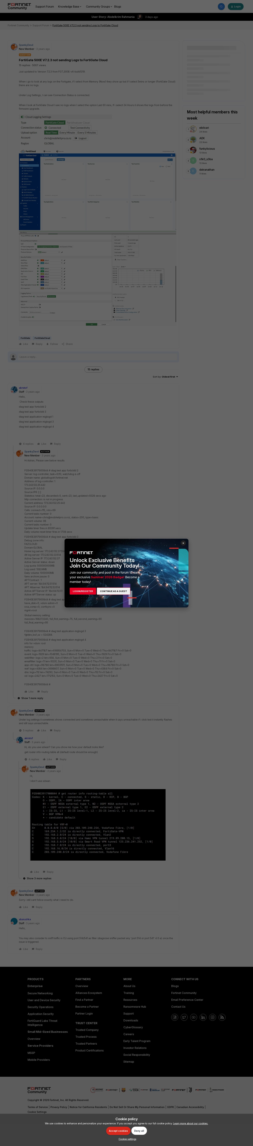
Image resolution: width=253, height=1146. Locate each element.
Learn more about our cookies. (190, 1123)
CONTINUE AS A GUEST (113, 591)
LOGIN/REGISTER (83, 591)
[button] (126, 1139)
